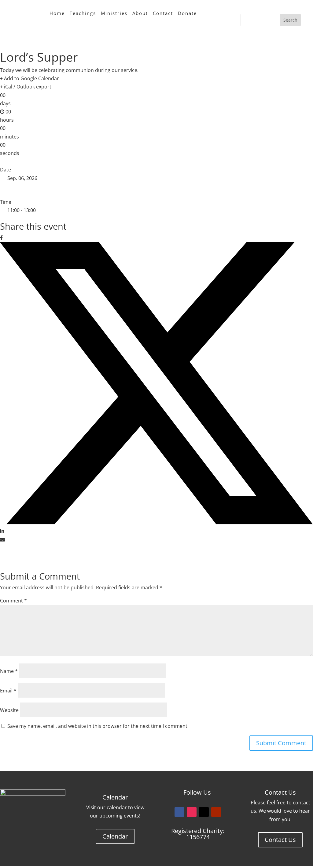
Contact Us (280, 839)
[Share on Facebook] (1, 237)
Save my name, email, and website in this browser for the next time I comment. (98, 726)
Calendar (115, 836)
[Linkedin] (2, 530)
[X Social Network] (156, 522)
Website (9, 710)
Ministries (114, 13)
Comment (13, 600)
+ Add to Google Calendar (29, 78)
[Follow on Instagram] (192, 812)
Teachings (83, 13)
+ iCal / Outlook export (25, 86)
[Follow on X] (204, 812)
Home (57, 13)
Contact (163, 13)
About (140, 13)
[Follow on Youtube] (216, 812)
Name (9, 671)
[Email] (2, 539)
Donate (187, 13)
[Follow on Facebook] (179, 812)
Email (8, 690)
